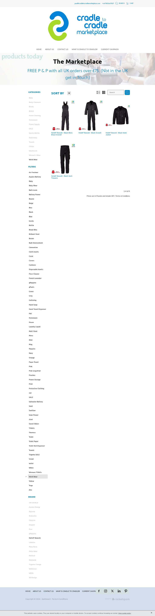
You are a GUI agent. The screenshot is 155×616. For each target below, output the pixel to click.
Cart (131, 3)
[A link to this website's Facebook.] (99, 591)
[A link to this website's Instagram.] (105, 591)
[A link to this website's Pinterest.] (126, 591)
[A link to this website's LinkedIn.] (119, 591)
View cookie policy (124, 613)
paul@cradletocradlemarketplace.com (87, 3)
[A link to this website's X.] (112, 591)
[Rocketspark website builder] (117, 599)
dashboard (46, 599)
